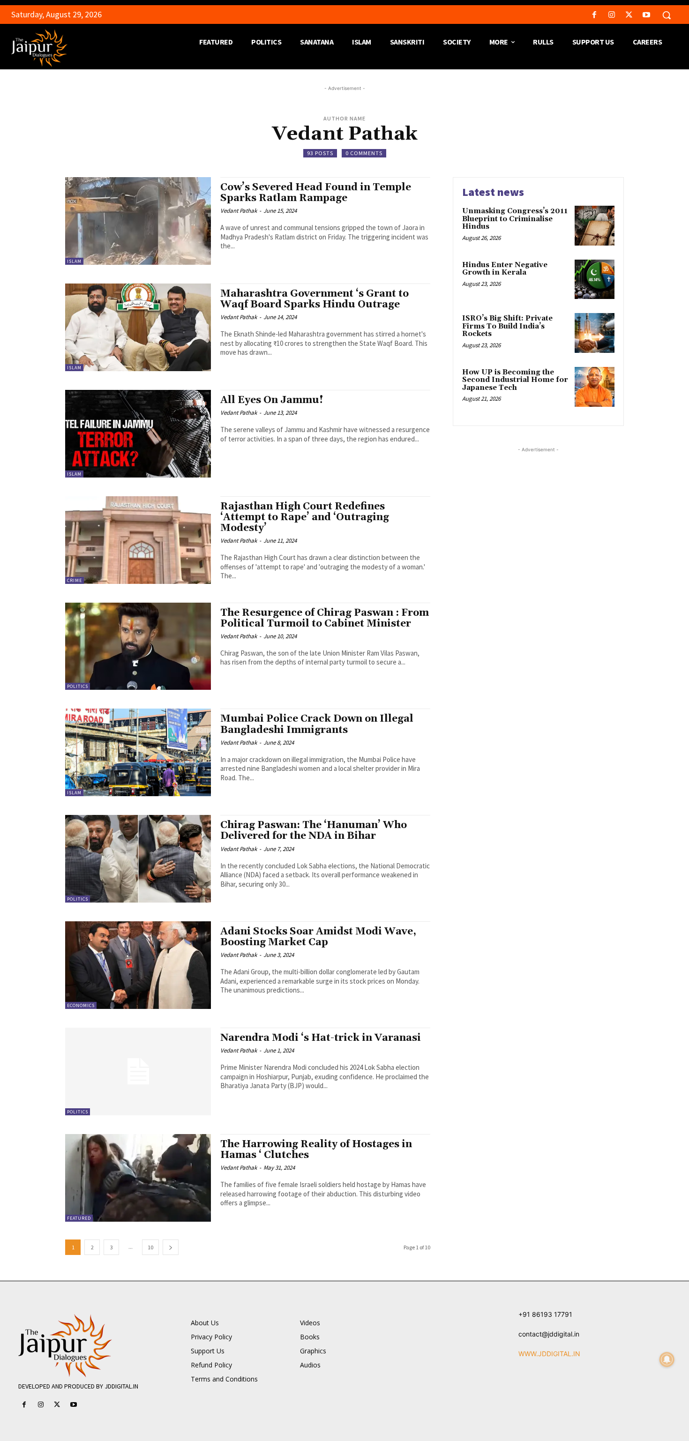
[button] (666, 15)
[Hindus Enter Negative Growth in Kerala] (594, 279)
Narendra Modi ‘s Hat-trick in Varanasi (320, 1038)
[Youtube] (646, 15)
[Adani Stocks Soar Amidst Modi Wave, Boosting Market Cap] (138, 965)
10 (150, 1247)
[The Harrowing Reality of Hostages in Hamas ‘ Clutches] (138, 1178)
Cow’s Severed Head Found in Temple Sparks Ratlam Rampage (315, 192)
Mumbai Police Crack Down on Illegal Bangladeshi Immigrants (316, 724)
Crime (74, 580)
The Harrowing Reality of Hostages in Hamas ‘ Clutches (316, 1149)
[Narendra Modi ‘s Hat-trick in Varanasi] (138, 1071)
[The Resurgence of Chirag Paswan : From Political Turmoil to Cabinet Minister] (138, 646)
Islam (74, 261)
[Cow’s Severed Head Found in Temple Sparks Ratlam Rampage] (138, 221)
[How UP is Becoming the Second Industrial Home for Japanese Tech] (594, 387)
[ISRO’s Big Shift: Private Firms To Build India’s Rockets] (594, 333)
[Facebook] (594, 15)
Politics (77, 686)
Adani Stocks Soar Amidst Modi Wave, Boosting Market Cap (318, 937)
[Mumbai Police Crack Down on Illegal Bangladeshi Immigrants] (138, 752)
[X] (629, 15)
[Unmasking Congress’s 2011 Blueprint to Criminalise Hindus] (594, 226)
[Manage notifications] (666, 1359)
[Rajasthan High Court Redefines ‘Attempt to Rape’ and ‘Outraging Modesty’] (138, 540)
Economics (81, 1005)
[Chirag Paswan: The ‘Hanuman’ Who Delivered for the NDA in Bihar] (138, 859)
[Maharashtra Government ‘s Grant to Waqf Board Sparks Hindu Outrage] (138, 327)
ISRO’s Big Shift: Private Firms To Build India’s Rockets (507, 326)
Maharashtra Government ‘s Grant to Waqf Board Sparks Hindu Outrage (314, 299)
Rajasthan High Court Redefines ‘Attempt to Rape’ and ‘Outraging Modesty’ (304, 517)
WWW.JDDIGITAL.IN (549, 1354)
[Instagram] (611, 15)
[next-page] (171, 1247)
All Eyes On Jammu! (271, 400)
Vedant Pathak (238, 211)
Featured (79, 1218)
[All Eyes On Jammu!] (138, 434)
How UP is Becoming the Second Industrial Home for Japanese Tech (515, 380)
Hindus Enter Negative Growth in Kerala (504, 269)
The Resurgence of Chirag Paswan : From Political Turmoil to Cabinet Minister (324, 618)
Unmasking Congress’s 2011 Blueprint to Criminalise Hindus (515, 219)
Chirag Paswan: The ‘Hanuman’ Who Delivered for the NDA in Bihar (313, 830)
